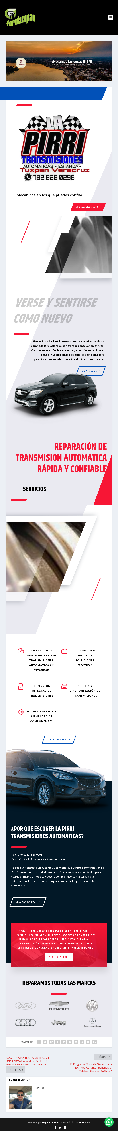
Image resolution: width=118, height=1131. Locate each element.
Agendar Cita (87, 206)
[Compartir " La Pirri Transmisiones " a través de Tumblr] (57, 1042)
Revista (40, 1087)
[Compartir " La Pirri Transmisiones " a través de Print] (94, 1042)
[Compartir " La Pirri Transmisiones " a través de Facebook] (39, 1042)
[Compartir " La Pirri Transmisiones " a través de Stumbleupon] (82, 1042)
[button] (109, 1122)
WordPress (84, 1122)
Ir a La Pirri (58, 739)
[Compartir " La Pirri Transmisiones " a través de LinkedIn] (70, 1042)
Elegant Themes (50, 1122)
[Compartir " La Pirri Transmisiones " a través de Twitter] (45, 1042)
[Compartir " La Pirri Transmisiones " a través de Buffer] (76, 1042)
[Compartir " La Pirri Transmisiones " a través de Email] (88, 1042)
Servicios (90, 370)
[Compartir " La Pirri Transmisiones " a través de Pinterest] (64, 1042)
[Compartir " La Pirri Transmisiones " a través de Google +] (51, 1042)
